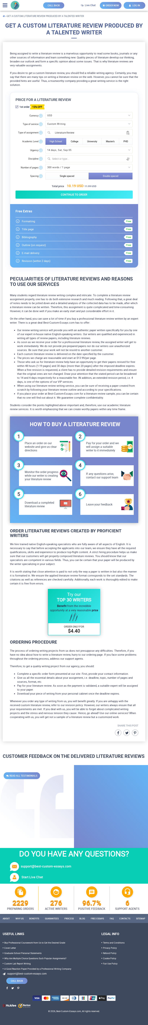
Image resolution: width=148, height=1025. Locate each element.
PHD (125, 141)
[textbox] (91, 158)
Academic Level (30, 141)
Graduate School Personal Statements (23, 953)
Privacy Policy (110, 948)
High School (56, 141)
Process (69, 918)
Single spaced (67, 176)
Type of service (30, 124)
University (92, 141)
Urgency (34, 150)
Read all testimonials (23, 775)
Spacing (34, 176)
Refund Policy (109, 953)
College (74, 141)
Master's (110, 141)
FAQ (112, 918)
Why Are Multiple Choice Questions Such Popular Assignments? (35, 958)
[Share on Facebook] (118, 733)
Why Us (20, 918)
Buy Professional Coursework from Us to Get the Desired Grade (34, 942)
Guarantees (52, 918)
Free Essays (97, 918)
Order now (112, 5)
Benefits (34, 918)
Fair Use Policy (110, 963)
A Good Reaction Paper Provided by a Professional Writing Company (37, 968)
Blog (82, 918)
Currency (33, 115)
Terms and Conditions (114, 942)
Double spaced (110, 176)
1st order (30, 107)
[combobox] (89, 132)
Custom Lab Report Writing (17, 963)
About (6, 918)
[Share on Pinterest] (135, 733)
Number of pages (29, 167)
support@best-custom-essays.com (46, 866)
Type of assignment (28, 132)
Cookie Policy (109, 958)
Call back (54, 5)
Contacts (124, 918)
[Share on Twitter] (126, 733)
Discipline (33, 159)
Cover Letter (10, 948)
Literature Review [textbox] (63, 132)
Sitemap (140, 918)
